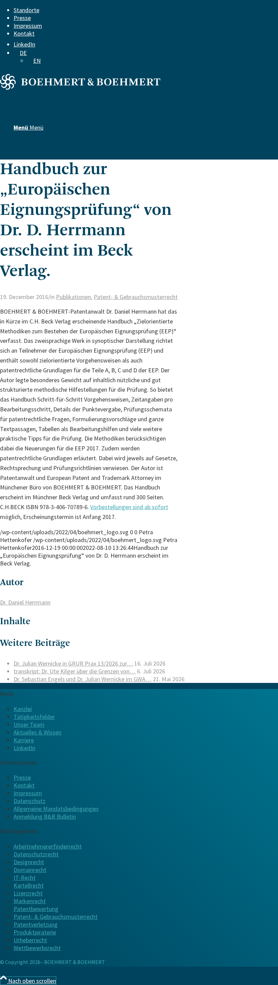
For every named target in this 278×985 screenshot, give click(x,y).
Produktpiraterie (35, 932)
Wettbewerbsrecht (37, 948)
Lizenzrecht (28, 893)
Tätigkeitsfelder (34, 717)
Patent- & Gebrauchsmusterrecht (136, 297)
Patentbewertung (36, 909)
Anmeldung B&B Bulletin (45, 816)
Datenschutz (29, 801)
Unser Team (29, 724)
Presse (22, 18)
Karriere (24, 740)
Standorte (26, 10)
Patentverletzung (36, 924)
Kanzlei (23, 709)
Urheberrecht (30, 940)
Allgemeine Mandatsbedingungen (56, 809)
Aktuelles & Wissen (37, 732)
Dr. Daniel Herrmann (25, 602)
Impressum (28, 26)
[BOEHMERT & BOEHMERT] (80, 87)
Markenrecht (30, 901)
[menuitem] (134, 10)
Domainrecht (30, 870)
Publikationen (73, 297)
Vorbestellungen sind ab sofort (129, 507)
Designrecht (29, 862)
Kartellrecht (29, 885)
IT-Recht (25, 877)
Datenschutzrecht (36, 854)
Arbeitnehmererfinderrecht (48, 846)
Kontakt (24, 33)
